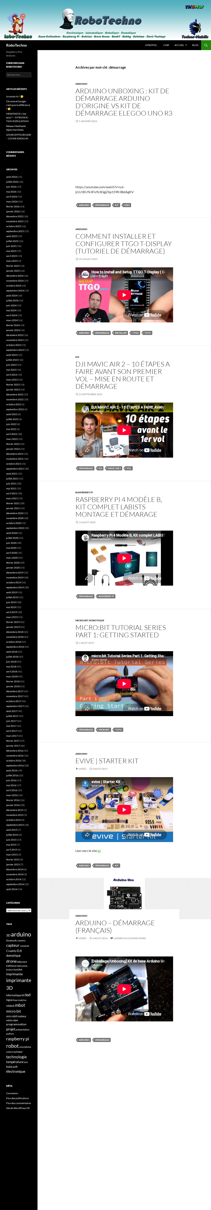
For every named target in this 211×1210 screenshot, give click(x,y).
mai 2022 (11, 429)
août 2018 (11, 651)
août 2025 (11, 236)
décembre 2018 (14, 631)
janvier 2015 (13, 864)
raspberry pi (106, 596)
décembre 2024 (14, 275)
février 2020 (13, 562)
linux (15, 1000)
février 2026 (13, 206)
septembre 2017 (15, 706)
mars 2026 (12, 201)
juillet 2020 (12, 537)
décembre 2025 (14, 216)
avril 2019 (11, 612)
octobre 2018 (13, 641)
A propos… (151, 45)
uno (127, 205)
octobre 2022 (13, 404)
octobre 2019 (13, 582)
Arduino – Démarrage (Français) (115, 926)
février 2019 (13, 622)
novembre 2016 (14, 755)
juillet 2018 (12, 656)
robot (12, 1046)
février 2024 (13, 325)
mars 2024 (12, 320)
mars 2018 (12, 676)
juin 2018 (11, 661)
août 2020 (11, 533)
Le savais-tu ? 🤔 (14, 96)
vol (129, 468)
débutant (22, 961)
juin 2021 (11, 483)
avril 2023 (11, 374)
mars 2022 (12, 439)
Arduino (81, 83)
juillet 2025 (12, 241)
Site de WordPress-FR (18, 1108)
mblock (10, 1005)
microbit (104, 729)
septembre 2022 (15, 409)
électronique (15, 1071)
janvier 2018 (13, 686)
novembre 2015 (14, 814)
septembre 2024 (15, 290)
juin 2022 (11, 424)
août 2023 (11, 354)
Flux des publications (17, 1098)
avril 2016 (11, 790)
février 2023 (13, 384)
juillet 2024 (12, 300)
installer (121, 332)
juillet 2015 (12, 834)
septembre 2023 (15, 349)
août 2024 (11, 295)
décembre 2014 (14, 869)
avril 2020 (11, 552)
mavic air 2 (114, 468)
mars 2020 (12, 557)
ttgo (135, 332)
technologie (16, 1056)
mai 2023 (11, 369)
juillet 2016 (12, 775)
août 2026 (11, 176)
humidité (17, 969)
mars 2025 (12, 260)
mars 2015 (12, 854)
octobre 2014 (13, 879)
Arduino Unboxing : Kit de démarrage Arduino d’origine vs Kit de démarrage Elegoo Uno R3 (123, 102)
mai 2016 (11, 785)
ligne (9, 1000)
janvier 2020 (13, 567)
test (26, 1062)
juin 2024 (11, 305)
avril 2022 (11, 434)
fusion (9, 969)
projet (10, 1029)
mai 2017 (11, 725)
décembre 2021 (14, 453)
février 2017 (13, 740)
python (10, 1033)
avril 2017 (11, 730)
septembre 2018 (15, 646)
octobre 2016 (13, 760)
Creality (11, 951)
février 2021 (13, 503)
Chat (166, 45)
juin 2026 (11, 186)
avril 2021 (11, 493)
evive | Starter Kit (106, 761)
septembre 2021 (15, 468)
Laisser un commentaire (130, 938)
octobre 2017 (13, 701)
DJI (77, 356)
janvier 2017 (13, 745)
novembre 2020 (14, 518)
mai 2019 (11, 607)
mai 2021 (11, 488)
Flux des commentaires (18, 1103)
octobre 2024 (13, 285)
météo (9, 1020)
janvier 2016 (13, 805)
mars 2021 (12, 498)
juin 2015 (11, 839)
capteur (13, 945)
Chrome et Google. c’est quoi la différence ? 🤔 (18, 105)
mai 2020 (11, 547)
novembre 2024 (14, 280)
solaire (9, 1051)
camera (21, 940)
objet (15, 1020)
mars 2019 (12, 617)
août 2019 (11, 592)
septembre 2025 (15, 231)
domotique (13, 955)
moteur (22, 1016)
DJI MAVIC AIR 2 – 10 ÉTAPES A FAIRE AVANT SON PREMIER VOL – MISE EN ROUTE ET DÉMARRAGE (122, 375)
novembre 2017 (14, 696)
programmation (16, 1024)
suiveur (18, 1051)
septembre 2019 (15, 587)
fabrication (21, 965)
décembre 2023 (14, 335)
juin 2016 (11, 780)
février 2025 (13, 265)
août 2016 (11, 770)
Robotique (96, 620)
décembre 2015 (14, 810)
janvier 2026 (13, 211)
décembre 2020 (14, 513)
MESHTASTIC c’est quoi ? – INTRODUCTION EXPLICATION (17, 117)
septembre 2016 (15, 765)
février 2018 (13, 681)
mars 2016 (12, 795)
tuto (147, 332)
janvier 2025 (13, 270)
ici (99, 851)
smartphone (25, 1047)
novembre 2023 (14, 340)
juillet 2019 (12, 597)
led (27, 994)
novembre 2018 (14, 636)
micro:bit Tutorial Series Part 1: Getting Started (120, 631)
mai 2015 (11, 844)
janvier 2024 (13, 330)
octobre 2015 (13, 819)
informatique (13, 995)
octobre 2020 (13, 523)
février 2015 (13, 859)
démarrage (102, 205)
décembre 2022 (14, 394)
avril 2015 (11, 849)
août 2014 (11, 889)
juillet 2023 (12, 359)
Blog (195, 45)
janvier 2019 (13, 626)
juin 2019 (11, 602)
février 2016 (13, 800)
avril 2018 (11, 671)
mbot (20, 1005)
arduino (84, 205)
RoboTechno (16, 45)
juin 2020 (11, 542)
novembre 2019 (14, 577)
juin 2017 (11, 720)
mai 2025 (11, 251)
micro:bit (13, 1011)
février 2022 (13, 443)
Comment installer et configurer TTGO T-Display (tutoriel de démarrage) (123, 243)
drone (11, 961)
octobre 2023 (13, 345)
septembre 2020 (15, 528)
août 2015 (11, 829)
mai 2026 (11, 191)
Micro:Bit (81, 620)
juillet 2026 (12, 181)
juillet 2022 (12, 419)
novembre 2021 (14, 458)
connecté (24, 946)
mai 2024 (11, 310)
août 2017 (11, 711)
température (14, 1062)
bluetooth (11, 940)
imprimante (14, 974)
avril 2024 (11, 315)
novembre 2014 (14, 874)
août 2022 (11, 414)
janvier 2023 (13, 389)
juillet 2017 (12, 716)
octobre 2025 (13, 226)
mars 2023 (12, 379)
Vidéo (83, 768)
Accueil (179, 45)
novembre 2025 (14, 221)
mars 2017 (12, 735)
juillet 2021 (12, 478)
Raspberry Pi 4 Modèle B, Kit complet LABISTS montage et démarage (118, 506)
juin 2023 (11, 364)
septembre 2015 (15, 824)
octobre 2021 (13, 463)
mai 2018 (11, 666)
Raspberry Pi (84, 492)
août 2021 (11, 473)
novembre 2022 (14, 399)
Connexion (12, 1093)
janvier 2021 (13, 508)
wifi (15, 1066)
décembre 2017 (14, 691)
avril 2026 (11, 196)
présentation (22, 1029)
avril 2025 (11, 255)
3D (8, 935)
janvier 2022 (13, 448)
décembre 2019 (14, 572)
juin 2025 (11, 246)
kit (117, 205)
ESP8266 (11, 965)
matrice (22, 1000)
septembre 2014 (15, 884)
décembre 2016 (14, 750)
